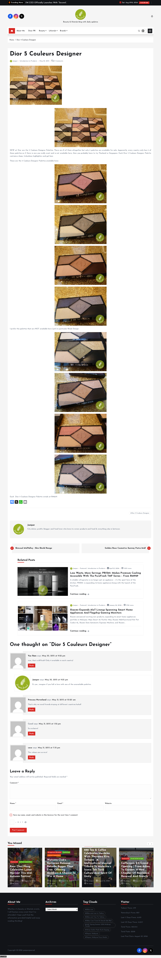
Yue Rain (32, 659)
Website (108, 806)
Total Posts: (126, 934)
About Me (21, 33)
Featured (83, 571)
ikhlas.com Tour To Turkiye (95, 920)
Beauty (42, 33)
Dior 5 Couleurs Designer (26, 43)
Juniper (15, 64)
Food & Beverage (100, 861)
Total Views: (126, 930)
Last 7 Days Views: (129, 920)
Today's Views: (127, 911)
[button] (148, 846)
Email (60, 806)
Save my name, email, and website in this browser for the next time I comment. (45, 818)
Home (11, 43)
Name (13, 806)
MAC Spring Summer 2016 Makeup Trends (98, 928)
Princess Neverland (37, 703)
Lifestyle (52, 33)
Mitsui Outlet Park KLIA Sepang (97, 932)
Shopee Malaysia (92, 936)
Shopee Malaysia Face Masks (96, 940)
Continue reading (78, 597)
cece (30, 751)
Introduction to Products (28, 64)
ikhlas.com (89, 912)
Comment (14, 786)
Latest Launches (17, 858)
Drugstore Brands (17, 855)
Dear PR (31, 33)
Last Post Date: (128, 939)
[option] (25, 870)
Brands (63, 33)
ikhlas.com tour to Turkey (95, 916)
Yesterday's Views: (128, 915)
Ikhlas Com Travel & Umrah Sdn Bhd (98, 923)
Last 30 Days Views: (129, 925)
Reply (31, 668)
